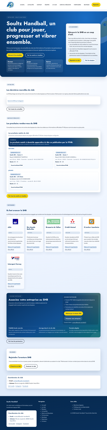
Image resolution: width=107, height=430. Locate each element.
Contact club (77, 409)
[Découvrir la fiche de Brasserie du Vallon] (53, 221)
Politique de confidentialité (81, 407)
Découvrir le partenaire (14, 247)
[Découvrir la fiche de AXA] (15, 221)
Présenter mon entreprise (73, 318)
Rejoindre (96, 5)
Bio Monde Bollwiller (31, 228)
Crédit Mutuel (70, 227)
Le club (44, 407)
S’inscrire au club (15, 366)
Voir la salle (11, 386)
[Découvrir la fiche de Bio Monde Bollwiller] (34, 221)
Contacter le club (31, 366)
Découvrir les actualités (15, 55)
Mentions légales (79, 405)
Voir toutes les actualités (15, 109)
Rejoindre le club (75, 60)
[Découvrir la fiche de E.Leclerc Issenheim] (91, 221)
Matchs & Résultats (47, 413)
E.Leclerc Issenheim (91, 227)
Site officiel (11, 249)
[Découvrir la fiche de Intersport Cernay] (15, 258)
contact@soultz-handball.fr (79, 322)
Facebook (25, 386)
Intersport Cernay (14, 264)
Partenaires (45, 415)
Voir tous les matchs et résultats (17, 196)
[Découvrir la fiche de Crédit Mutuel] (72, 221)
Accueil (44, 405)
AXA (9, 227)
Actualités (45, 411)
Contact (44, 421)
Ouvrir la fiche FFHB (17, 165)
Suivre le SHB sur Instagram (16, 101)
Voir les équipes (89, 60)
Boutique (44, 417)
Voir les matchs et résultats (35, 55)
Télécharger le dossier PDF (73, 313)
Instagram (18, 386)
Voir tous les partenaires (15, 341)
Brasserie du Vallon (53, 227)
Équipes (44, 409)
